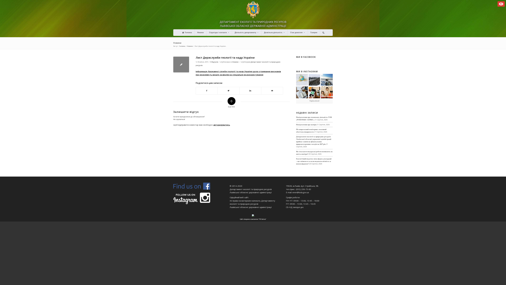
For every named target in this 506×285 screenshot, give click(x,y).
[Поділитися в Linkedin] (250, 90)
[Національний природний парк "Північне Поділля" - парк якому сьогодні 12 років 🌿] (327, 80)
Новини (200, 33)
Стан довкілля (296, 33)
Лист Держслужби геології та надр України (225, 57)
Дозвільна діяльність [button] (273, 33)
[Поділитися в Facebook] (207, 90)
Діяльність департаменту (245, 33)
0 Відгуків (214, 62)
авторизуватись (221, 125)
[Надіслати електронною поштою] (272, 90)
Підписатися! (314, 101)
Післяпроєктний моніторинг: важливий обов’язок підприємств (311, 130)
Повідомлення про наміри (306, 124)
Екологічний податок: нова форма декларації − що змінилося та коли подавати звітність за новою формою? (314, 161)
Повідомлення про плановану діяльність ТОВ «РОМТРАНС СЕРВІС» (314, 118)
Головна (188, 33)
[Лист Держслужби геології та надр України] (181, 64)
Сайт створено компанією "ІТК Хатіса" (253, 219)
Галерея (313, 33)
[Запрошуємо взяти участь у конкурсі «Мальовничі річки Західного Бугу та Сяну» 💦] (327, 92)
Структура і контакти (218, 33)
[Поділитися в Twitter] (228, 90)
